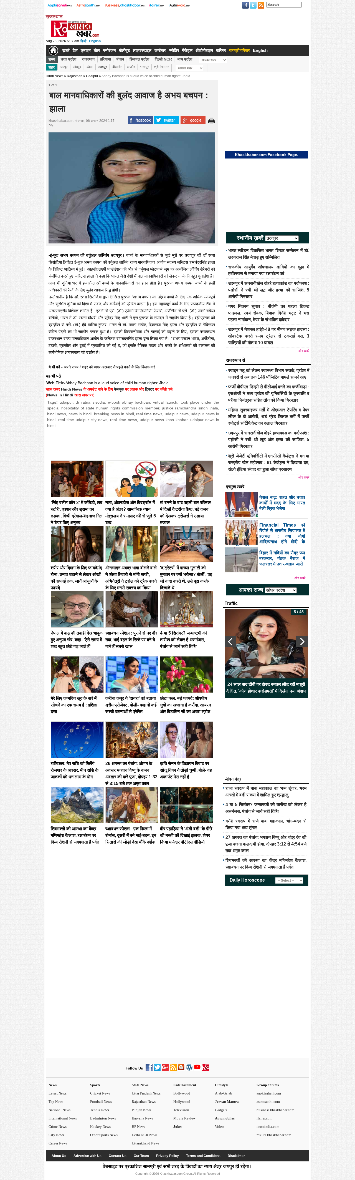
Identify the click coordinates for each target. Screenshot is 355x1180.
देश (75, 50)
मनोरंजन (109, 50)
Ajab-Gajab (223, 1093)
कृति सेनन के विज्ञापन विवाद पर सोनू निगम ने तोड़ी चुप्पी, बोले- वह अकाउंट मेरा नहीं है (186, 770)
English (95, 41)
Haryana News (142, 1118)
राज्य (52, 59)
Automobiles (225, 1118)
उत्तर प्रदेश (68, 59)
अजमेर (131, 67)
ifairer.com (264, 1118)
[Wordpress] (189, 1069)
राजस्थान (88, 59)
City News (56, 1135)
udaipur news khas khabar (163, 419)
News (53, 1085)
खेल (97, 50)
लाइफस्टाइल (142, 50)
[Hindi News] (75, 36)
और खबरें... (301, 578)
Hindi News (54, 76)
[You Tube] (197, 1069)
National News (59, 1110)
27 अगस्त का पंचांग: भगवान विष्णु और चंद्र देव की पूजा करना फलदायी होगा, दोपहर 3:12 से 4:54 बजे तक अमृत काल (265, 844)
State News (140, 1085)
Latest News (58, 1093)
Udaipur (92, 76)
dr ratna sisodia (90, 402)
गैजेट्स (187, 50)
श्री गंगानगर (161, 67)
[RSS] (173, 1069)
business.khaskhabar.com (275, 1110)
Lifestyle (222, 1085)
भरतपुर (144, 67)
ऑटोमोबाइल (204, 50)
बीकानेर (116, 67)
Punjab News (141, 1110)
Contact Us (117, 1156)
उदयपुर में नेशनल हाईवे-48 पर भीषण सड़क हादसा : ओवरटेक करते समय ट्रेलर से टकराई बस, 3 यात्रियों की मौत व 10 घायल (268, 336)
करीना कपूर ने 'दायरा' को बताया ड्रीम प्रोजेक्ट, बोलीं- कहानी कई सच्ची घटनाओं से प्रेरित (130, 705)
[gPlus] (165, 1069)
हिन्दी (83, 41)
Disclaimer (236, 1156)
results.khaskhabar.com (274, 1135)
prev (230, 641)
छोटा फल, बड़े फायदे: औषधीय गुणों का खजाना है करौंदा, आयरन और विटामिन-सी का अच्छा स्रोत (185, 705)
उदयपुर (102, 67)
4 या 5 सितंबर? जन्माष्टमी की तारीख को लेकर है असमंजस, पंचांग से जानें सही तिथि (183, 640)
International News (63, 1118)
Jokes (177, 1126)
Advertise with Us (87, 1156)
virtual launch (165, 402)
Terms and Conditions (203, 1156)
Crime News (58, 1126)
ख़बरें (66, 50)
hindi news (56, 414)
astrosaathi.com (268, 1102)
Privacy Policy (167, 1156)
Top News (56, 1102)
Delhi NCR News (144, 1135)
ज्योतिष (174, 50)
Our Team (141, 1156)
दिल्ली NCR (163, 59)
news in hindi (80, 414)
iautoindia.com (268, 1126)
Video (219, 1126)
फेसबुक (119, 389)
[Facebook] (149, 1069)
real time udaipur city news (82, 419)
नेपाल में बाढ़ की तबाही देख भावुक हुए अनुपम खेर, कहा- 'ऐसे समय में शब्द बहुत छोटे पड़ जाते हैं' (77, 640)
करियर (221, 50)
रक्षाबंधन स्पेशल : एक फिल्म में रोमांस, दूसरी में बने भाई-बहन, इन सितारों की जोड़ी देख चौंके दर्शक (130, 835)
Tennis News (99, 1110)
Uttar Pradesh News (146, 1093)
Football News (101, 1102)
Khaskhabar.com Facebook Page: (266, 154)
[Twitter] (157, 1069)
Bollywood (181, 1093)
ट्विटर (149, 389)
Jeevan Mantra (227, 1102)
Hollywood (181, 1102)
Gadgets (221, 1110)
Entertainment (184, 1085)
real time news (149, 414)
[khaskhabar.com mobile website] (205, 1069)
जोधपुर (77, 67)
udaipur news (177, 414)
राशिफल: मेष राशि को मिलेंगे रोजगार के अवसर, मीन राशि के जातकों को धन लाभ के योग (74, 770)
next (302, 641)
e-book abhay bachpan (129, 402)
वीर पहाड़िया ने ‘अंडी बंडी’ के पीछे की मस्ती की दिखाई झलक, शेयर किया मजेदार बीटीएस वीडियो (186, 835)
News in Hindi (60, 395)
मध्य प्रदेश (185, 59)
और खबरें (303, 351)
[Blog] (181, 1069)
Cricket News (100, 1093)
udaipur (66, 402)
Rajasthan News (144, 1102)
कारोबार (160, 50)
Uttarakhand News (145, 1143)
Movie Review (184, 1118)
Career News (58, 1143)
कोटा (90, 67)
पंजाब (120, 59)
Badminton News (103, 1118)
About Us (59, 1156)
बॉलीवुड (124, 50)
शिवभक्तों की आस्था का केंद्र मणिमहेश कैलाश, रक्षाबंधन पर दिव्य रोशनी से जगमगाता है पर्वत (75, 835)
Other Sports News (104, 1135)
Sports (95, 1085)
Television (181, 1110)
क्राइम (86, 50)
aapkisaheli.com (269, 1093)
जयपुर (63, 67)
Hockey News (100, 1126)
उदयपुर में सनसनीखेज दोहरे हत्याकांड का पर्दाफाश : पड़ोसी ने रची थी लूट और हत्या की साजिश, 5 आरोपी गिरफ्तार (268, 290)
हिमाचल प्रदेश (139, 59)
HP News (138, 1126)
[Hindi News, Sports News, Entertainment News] (53, 50)
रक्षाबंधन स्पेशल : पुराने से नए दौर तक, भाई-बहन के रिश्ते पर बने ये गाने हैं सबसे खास (131, 640)
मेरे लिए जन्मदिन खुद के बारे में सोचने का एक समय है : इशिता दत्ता (74, 705)
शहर (52, 67)
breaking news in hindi (114, 414)
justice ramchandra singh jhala (190, 408)
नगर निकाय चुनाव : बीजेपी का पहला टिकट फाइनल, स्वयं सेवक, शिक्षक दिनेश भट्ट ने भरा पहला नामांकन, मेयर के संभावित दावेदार (268, 313)
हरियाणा (105, 59)
